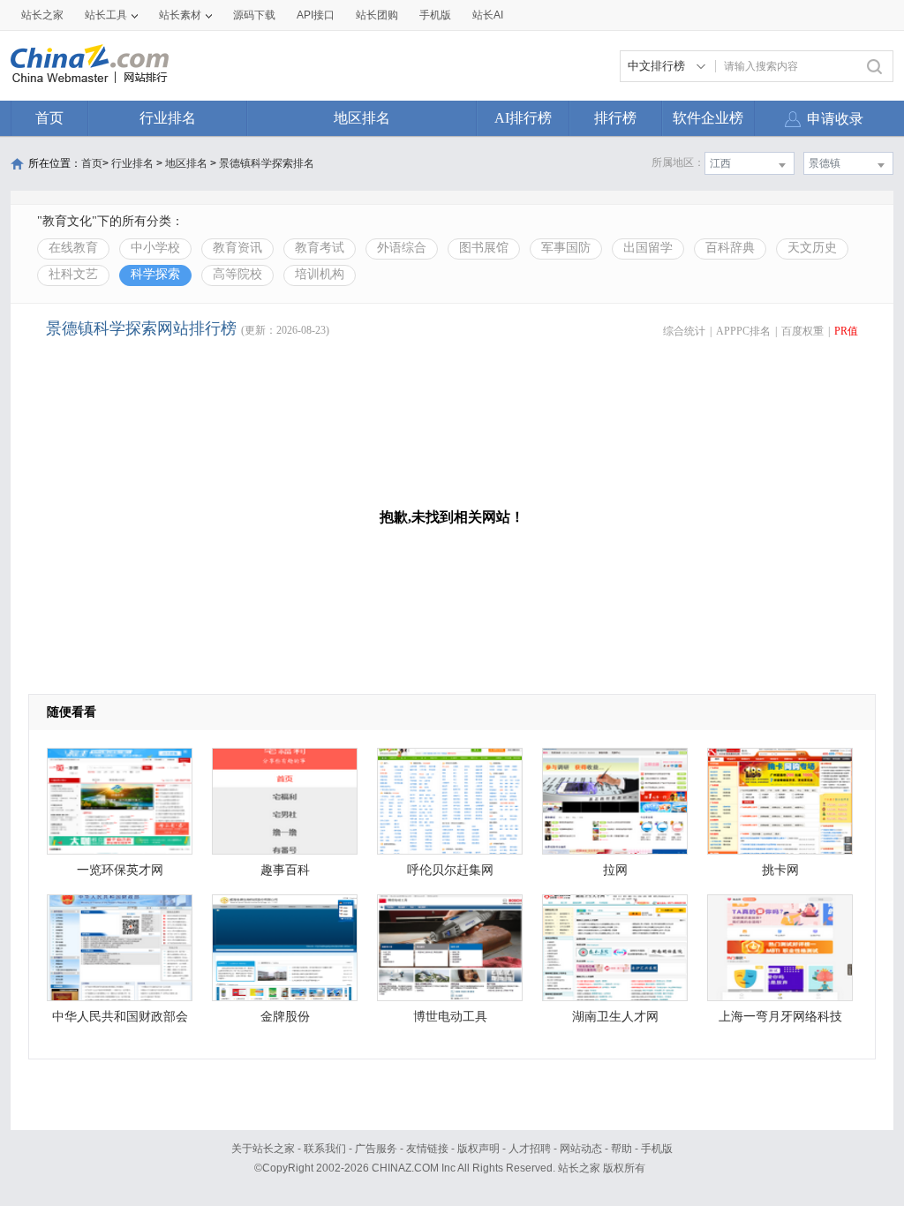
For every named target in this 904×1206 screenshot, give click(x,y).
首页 (49, 117)
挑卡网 (780, 870)
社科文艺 (73, 274)
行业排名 (167, 117)
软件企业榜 (708, 117)
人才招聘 (529, 1148)
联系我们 (325, 1148)
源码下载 (254, 15)
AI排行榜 (523, 117)
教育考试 (319, 247)
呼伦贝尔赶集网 (450, 870)
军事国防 (566, 247)
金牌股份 (285, 1016)
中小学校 (155, 247)
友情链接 (427, 1148)
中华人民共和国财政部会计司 (120, 1021)
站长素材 (180, 15)
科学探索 (155, 274)
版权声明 (478, 1148)
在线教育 (73, 247)
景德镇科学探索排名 (266, 163)
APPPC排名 (743, 331)
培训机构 (319, 274)
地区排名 (362, 117)
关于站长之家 (263, 1148)
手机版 (657, 1148)
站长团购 (377, 15)
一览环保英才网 (120, 870)
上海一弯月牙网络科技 (780, 1016)
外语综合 (401, 247)
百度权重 (802, 331)
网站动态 (581, 1148)
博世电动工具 (450, 1016)
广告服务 (376, 1148)
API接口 (316, 15)
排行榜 (615, 117)
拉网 (615, 870)
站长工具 (106, 15)
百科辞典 (730, 247)
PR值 (846, 331)
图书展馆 (483, 247)
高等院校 (237, 274)
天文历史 (812, 247)
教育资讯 (237, 247)
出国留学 (648, 247)
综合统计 (684, 331)
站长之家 (42, 15)
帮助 (621, 1148)
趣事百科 (285, 870)
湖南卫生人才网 (615, 1016)
